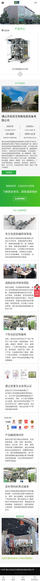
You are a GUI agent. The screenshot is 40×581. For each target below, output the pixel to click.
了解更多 (8, 172)
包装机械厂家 (17, 244)
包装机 (13, 491)
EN (35, 3)
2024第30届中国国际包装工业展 (16, 558)
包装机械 (26, 306)
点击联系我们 (20, 199)
